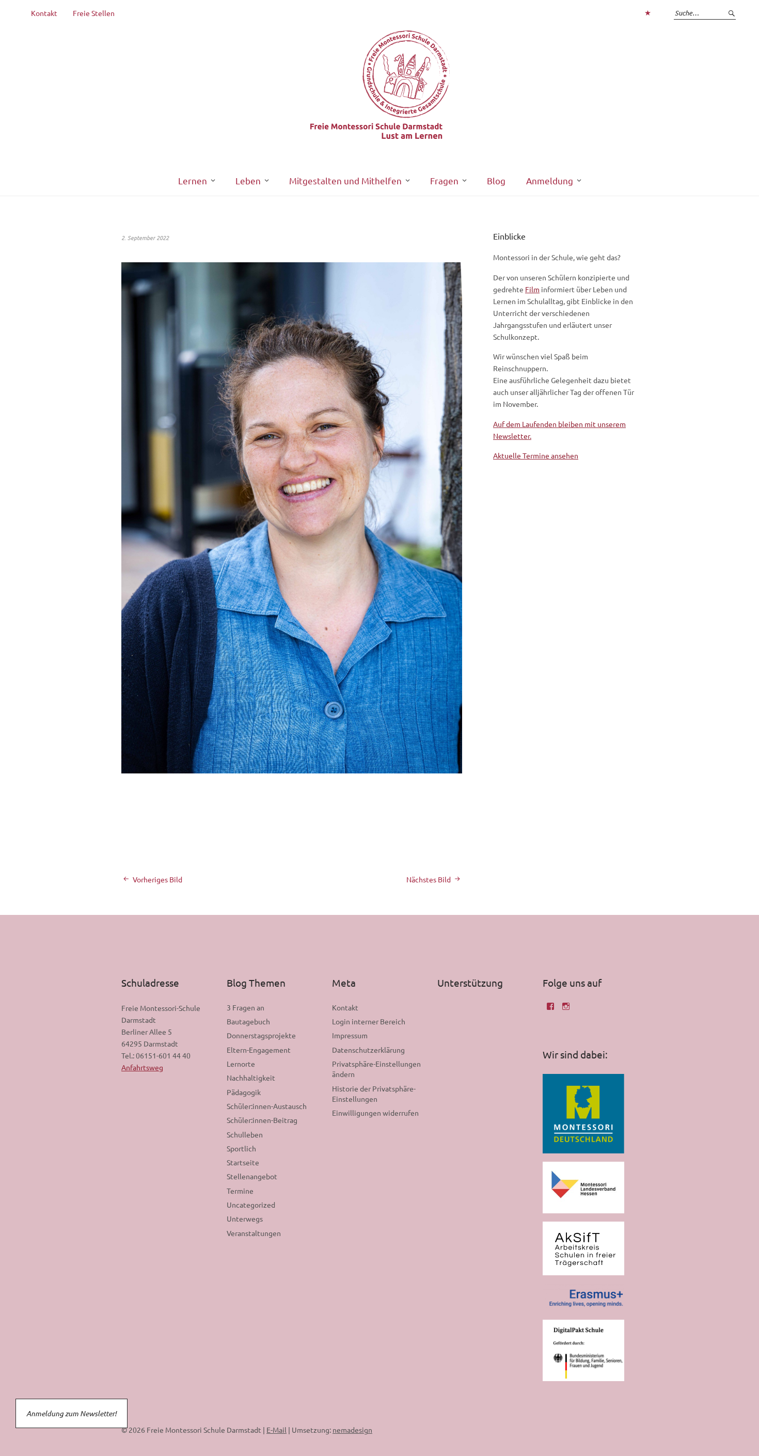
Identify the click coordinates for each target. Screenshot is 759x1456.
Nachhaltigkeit (251, 1077)
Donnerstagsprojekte (261, 1035)
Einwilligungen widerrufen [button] (375, 1112)
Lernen (192, 180)
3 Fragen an (245, 1007)
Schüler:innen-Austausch (267, 1106)
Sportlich (241, 1148)
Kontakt (44, 13)
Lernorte (241, 1063)
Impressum (350, 1035)
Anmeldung (549, 180)
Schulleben (245, 1134)
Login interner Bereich (368, 1021)
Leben (248, 180)
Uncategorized (251, 1204)
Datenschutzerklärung (368, 1049)
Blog (496, 180)
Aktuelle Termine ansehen (535, 455)
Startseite (243, 1162)
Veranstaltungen (254, 1233)
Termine (240, 1190)
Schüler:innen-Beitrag (262, 1120)
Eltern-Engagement (259, 1049)
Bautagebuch (248, 1021)
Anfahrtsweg (142, 1067)
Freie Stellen (94, 13)
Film (532, 289)
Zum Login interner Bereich (647, 13)
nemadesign (352, 1429)
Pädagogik (244, 1092)
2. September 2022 (145, 237)
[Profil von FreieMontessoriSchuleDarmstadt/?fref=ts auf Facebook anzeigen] (550, 1010)
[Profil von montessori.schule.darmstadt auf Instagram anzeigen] (566, 1010)
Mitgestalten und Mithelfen (345, 180)
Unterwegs (245, 1218)
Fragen (444, 180)
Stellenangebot (252, 1176)
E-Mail (276, 1429)
